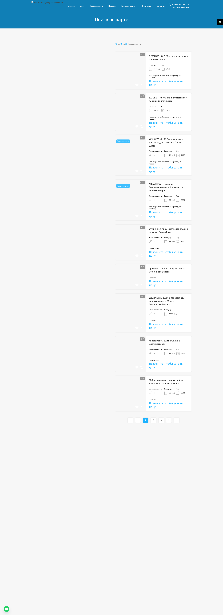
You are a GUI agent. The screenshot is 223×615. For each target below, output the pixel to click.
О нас (82, 6)
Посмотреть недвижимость (130, 81)
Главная (71, 6)
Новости (112, 6)
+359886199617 (181, 7)
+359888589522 (180, 4)
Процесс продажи (129, 6)
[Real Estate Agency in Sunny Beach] (47, 2)
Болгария (146, 6)
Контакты (160, 6)
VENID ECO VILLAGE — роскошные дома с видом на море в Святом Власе (166, 142)
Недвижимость (96, 6)
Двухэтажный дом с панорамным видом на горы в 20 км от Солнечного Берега (166, 301)
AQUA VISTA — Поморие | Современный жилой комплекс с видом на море (166, 187)
